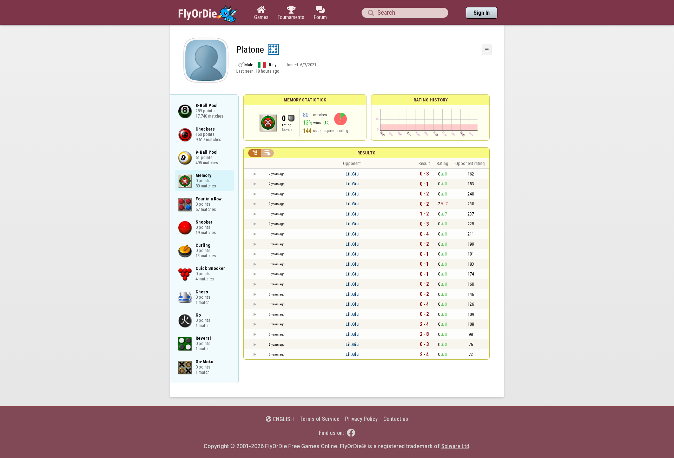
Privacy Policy (361, 419)
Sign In (482, 12)
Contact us (395, 419)
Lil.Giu (352, 174)
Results (366, 152)
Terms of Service (319, 419)
